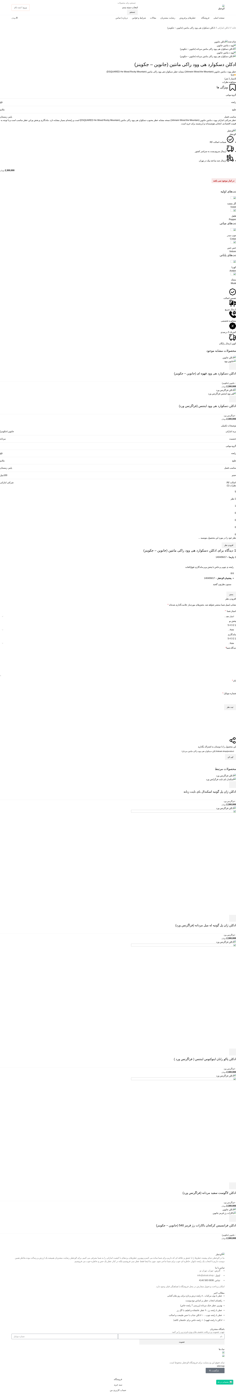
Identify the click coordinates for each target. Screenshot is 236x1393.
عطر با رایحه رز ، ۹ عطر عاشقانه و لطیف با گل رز (199, 1310)
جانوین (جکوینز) (228, 383)
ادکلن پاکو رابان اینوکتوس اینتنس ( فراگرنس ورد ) (205, 1059)
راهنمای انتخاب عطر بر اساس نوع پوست (203, 1300)
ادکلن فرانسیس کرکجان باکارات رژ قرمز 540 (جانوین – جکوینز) (196, 1225)
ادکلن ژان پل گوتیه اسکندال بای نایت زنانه (210, 791)
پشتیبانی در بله (223, 1382)
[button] (232, 366)
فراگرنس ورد (229, 416)
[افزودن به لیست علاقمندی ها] (3, 33)
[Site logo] (221, 7)
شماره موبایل (229, 693)
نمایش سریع (225, 366)
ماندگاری (232, 634)
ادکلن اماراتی (223, 28)
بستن (231, 594)
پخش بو (232, 621)
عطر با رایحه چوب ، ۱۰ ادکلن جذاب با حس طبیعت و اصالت (195, 1315)
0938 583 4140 (206, 1280)
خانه (234, 28)
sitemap (221, 1366)
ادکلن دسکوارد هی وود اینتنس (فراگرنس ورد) (207, 406)
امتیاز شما (230, 611)
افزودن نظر (228, 545)
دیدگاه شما (230, 648)
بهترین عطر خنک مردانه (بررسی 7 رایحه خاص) (201, 1305)
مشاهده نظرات (229, 82)
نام (234, 680)
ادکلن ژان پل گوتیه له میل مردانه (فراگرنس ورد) (205, 925)
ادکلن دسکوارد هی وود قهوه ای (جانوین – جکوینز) (205, 373)
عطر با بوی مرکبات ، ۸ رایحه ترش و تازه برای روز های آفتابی (194, 1296)
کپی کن (230, 757)
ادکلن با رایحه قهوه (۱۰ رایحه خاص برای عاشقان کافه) (197, 1320)
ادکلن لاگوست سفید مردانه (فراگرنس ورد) (209, 1193)
